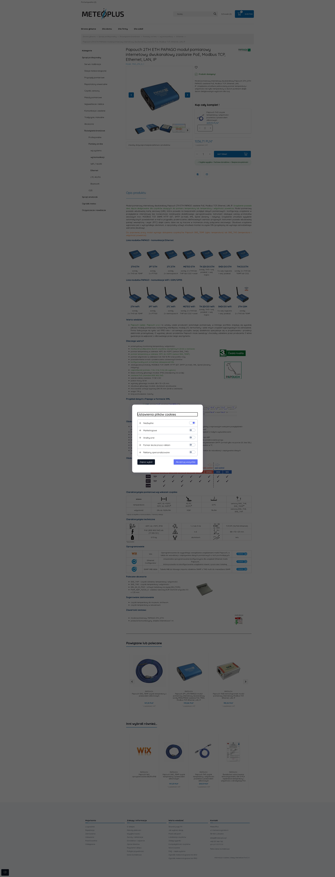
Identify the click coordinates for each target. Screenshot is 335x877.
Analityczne (148, 437)
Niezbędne (148, 423)
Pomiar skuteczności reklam (156, 445)
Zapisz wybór (146, 462)
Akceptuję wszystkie (185, 462)
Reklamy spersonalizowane (156, 452)
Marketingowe (150, 430)
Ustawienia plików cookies (156, 414)
